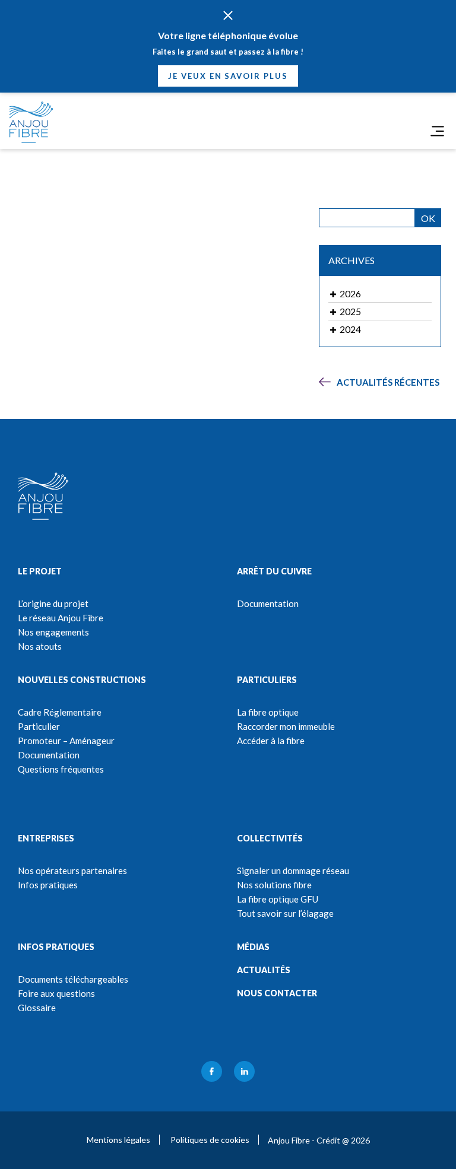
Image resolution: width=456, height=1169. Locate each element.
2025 (349, 311)
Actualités (263, 970)
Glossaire (37, 1007)
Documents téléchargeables (73, 979)
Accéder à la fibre (271, 740)
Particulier (39, 726)
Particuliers (267, 680)
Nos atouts (40, 646)
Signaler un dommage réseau (293, 870)
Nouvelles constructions (82, 680)
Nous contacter (277, 993)
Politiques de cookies (209, 1140)
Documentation (268, 603)
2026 (349, 293)
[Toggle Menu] (437, 131)
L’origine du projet (53, 603)
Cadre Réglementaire (60, 712)
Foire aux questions (56, 993)
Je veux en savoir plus (228, 76)
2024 (349, 329)
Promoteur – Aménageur (66, 740)
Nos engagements (53, 632)
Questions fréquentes (61, 769)
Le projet (40, 571)
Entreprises (46, 838)
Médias (253, 947)
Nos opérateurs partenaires (72, 870)
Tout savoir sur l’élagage (285, 913)
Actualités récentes (388, 382)
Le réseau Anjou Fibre (60, 617)
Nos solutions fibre (274, 884)
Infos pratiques (48, 884)
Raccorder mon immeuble (286, 726)
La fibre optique (268, 712)
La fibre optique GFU (277, 899)
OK (428, 218)
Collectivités (270, 838)
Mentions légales (118, 1140)
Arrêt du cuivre (274, 571)
